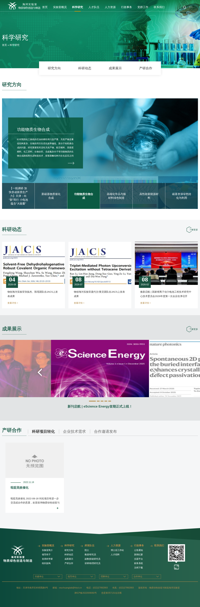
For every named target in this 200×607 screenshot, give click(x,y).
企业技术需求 (74, 431)
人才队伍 (93, 7)
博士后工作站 (117, 550)
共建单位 (39, 576)
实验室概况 (60, 7)
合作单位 (138, 576)
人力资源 (110, 7)
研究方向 (54, 68)
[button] (92, 401)
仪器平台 (138, 559)
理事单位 (105, 576)
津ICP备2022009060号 (85, 593)
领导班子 (46, 554)
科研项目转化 (43, 431)
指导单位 (72, 576)
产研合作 (145, 68)
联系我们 (159, 7)
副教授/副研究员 (92, 559)
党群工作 (142, 7)
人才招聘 (115, 554)
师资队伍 (89, 545)
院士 (87, 550)
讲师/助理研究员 (92, 563)
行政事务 (126, 7)
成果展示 (115, 68)
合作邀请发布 (105, 431)
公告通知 (138, 550)
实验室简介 (47, 550)
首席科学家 (47, 559)
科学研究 (77, 7)
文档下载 (138, 567)
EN (191, 7)
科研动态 (84, 68)
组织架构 (46, 563)
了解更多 (193, 230)
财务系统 (138, 563)
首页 (45, 7)
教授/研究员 (90, 554)
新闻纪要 (138, 554)
